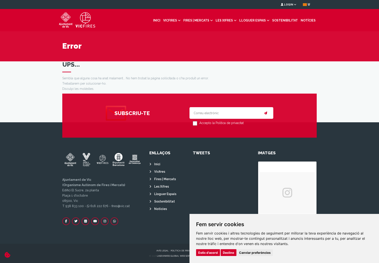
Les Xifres (224, 20)
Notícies (308, 20)
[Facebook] (66, 221)
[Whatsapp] (114, 221)
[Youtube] (95, 221)
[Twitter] (76, 221)
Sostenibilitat (285, 20)
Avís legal (162, 250)
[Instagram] (105, 221)
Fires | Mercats (196, 20)
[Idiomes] (306, 4)
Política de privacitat (184, 250)
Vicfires (170, 20)
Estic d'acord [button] (208, 252)
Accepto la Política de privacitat (221, 123)
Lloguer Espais (252, 20)
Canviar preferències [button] (255, 252)
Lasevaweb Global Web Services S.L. (178, 256)
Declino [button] (228, 252)
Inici (156, 20)
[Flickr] (85, 221)
